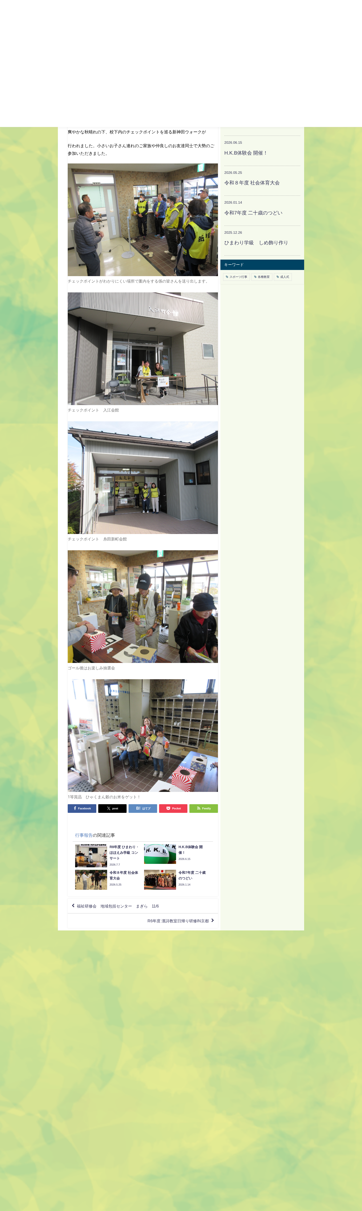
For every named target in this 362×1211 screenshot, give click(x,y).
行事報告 (84, 835)
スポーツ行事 (238, 276)
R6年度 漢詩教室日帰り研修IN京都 (178, 921)
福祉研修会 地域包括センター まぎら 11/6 (118, 906)
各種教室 (264, 276)
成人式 (284, 276)
